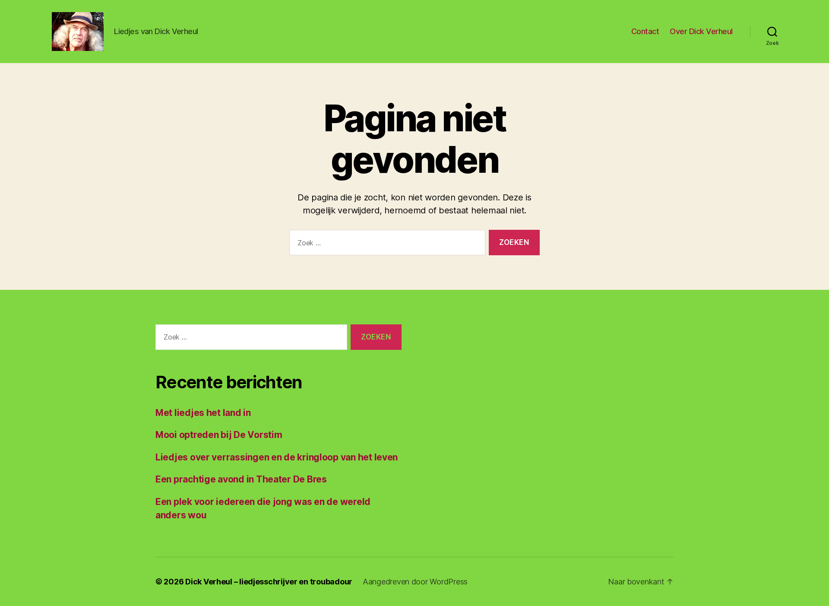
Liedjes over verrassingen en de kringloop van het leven (276, 457)
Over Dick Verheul (701, 31)
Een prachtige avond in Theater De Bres (241, 479)
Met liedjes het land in (203, 412)
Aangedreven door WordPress (415, 581)
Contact (645, 31)
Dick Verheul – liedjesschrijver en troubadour (268, 581)
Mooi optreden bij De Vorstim (218, 434)
